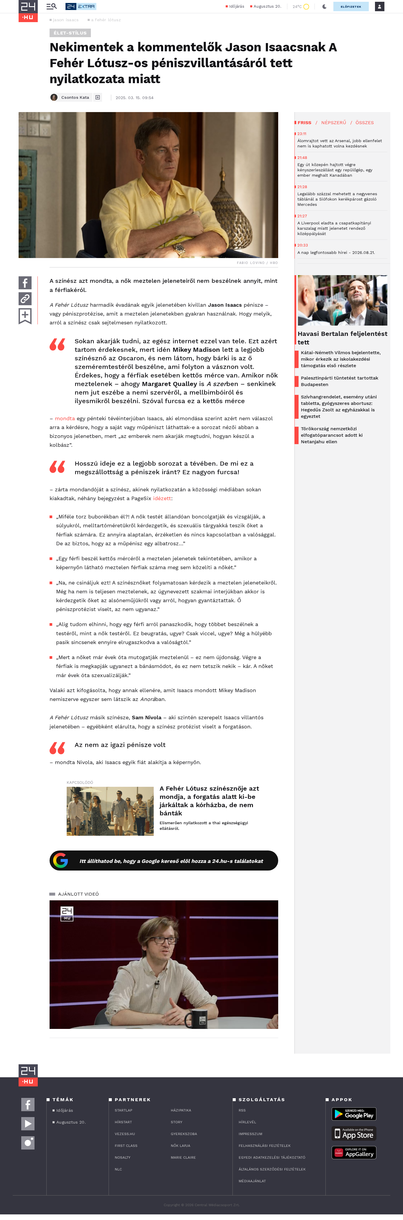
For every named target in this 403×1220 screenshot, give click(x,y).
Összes (365, 122)
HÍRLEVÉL (247, 1122)
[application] (164, 964)
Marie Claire (183, 1157)
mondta (65, 418)
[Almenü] (52, 6)
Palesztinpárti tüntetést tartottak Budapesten (339, 381)
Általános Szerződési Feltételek (272, 1169)
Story (176, 1122)
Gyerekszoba (184, 1134)
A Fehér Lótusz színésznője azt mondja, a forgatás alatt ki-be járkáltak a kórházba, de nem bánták (209, 801)
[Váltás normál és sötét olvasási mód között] (324, 6)
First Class (126, 1146)
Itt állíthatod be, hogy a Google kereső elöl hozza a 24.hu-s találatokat (171, 861)
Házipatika (181, 1110)
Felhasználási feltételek (265, 1146)
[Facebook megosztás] (25, 282)
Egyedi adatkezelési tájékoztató (272, 1157)
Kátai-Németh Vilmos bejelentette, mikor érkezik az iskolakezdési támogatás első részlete (341, 359)
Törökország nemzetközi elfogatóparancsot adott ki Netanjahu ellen (332, 435)
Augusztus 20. (267, 6)
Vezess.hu (125, 1134)
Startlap (123, 1110)
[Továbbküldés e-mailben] (25, 298)
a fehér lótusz (106, 19)
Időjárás (236, 6)
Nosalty (122, 1157)
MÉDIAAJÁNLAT (252, 1181)
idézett (162, 498)
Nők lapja (180, 1146)
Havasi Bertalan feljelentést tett (342, 338)
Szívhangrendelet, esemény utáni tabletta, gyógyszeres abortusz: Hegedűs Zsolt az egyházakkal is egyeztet (339, 406)
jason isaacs (66, 19)
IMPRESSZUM (250, 1134)
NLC (118, 1169)
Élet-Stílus (70, 33)
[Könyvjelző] (25, 316)
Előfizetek (351, 6)
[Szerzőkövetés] (97, 97)
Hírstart (123, 1122)
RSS (242, 1110)
